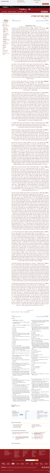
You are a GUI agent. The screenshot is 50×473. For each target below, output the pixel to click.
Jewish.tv (13, 463)
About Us (37, 470)
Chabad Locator (41, 454)
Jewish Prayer (34, 455)
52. (31, 360)
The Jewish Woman (16, 452)
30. (31, 323)
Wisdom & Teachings (12, 11)
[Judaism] (5, 7)
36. (31, 333)
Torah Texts (37, 463)
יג (29, 179)
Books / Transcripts (14, 14)
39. (31, 337)
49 (18, 247)
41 (12, 212)
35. (31, 332)
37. (31, 334)
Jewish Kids (46, 463)
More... (26, 418)
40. (31, 338)
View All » (33, 427)
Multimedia (20, 11)
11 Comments (41, 435)
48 (45, 247)
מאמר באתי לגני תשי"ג (35, 424)
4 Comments (41, 438)
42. (31, 341)
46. (31, 352)
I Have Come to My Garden (38, 436)
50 (37, 251)
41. (31, 339)
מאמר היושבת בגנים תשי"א (17, 424)
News (27, 463)
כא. (31, 400)
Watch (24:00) (36, 438)
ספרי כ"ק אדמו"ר (21, 14)
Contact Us (46, 470)
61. (31, 371)
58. (31, 367)
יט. (31, 395)
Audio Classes (22, 463)
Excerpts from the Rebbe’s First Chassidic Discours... (39, 433)
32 (14, 185)
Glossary (24, 455)
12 (19, 105)
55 (40, 291)
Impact (25, 11)
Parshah (33, 454)
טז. (31, 390)
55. (31, 364)
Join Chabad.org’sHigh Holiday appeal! (21, 1)
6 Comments (17, 439)
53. (31, 361)
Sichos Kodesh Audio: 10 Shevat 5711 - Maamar (20, 432)
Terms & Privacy (42, 470)
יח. (31, 394)
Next (16, 20)
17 (38, 135)
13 (30, 109)
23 (44, 155)
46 (22, 241)
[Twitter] (44, 467)
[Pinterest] (46, 467)
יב (45, 178)
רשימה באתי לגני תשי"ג (17, 427)
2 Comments (19, 433)
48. (31, 354)
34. (31, 331)
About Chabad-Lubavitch (42, 451)
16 (12, 133)
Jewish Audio (33, 456)
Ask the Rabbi (25, 451)
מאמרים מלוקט (27, 14)
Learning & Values (6, 452)
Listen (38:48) (14, 433)
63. (31, 373)
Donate (34, 470)
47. (31, 353)
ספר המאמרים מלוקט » (15, 412)
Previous (42, 20)
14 (22, 132)
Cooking (32, 463)
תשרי (26, 412)
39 (36, 208)
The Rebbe (40, 452)
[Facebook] (42, 467)
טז (26, 248)
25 (40, 166)
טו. (31, 389)
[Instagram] (48, 467)
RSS (23, 456)
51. (31, 359)
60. (31, 370)
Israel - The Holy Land (17, 456)
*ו (15, 59)
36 (29, 198)
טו (37, 214)
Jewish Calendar (25, 452)
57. (31, 366)
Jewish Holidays (34, 451)
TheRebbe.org (16, 457)
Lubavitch (8, 470)
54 (36, 290)
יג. (31, 381)
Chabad (6, 470)
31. (31, 324)
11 (41, 105)
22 (29, 149)
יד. (31, 383)
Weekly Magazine (6, 454)
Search (24, 454)
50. (31, 357)
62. (31, 372)
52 (41, 274)
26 (19, 169)
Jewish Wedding (34, 452)
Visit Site (38, 418)
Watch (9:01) (36, 435)
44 (22, 228)
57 (29, 297)
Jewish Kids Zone (16, 454)
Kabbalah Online (16, 455)
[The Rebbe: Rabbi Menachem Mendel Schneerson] (25, 9)
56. (31, 365)
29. (31, 320)
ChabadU (18, 463)
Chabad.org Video (16, 451)
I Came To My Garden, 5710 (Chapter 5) (22, 436)
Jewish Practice (6, 451)
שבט (31, 14)
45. (31, 351)
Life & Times (4, 11)
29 (14, 237)
